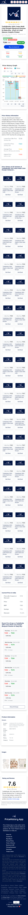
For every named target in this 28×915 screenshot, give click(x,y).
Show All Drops (14, 707)
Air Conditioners (4, 893)
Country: (10, 902)
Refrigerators (22, 891)
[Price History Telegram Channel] (12, 2)
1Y (11, 104)
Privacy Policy (10, 840)
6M (15, 104)
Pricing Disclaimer (11, 847)
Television (22, 889)
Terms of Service (10, 843)
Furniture (17, 889)
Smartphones (4, 887)
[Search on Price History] (26, 2)
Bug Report (9, 838)
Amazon (12, 885)
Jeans (20, 893)
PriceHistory (4, 3)
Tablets (11, 891)
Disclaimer (9, 849)
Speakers (21, 885)
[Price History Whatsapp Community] (14, 2)
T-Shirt (24, 893)
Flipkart (16, 885)
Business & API (10, 845)
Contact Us (9, 836)
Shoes (16, 893)
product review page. (14, 799)
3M (19, 104)
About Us (8, 834)
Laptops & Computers (13, 887)
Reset (22, 106)
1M (23, 104)
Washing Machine (5, 891)
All (8, 104)
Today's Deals (10, 851)
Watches (16, 891)
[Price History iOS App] (20, 2)
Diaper (20, 887)
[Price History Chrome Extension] (23, 2)
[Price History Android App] (17, 2)
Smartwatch (11, 889)
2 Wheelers (11, 893)
